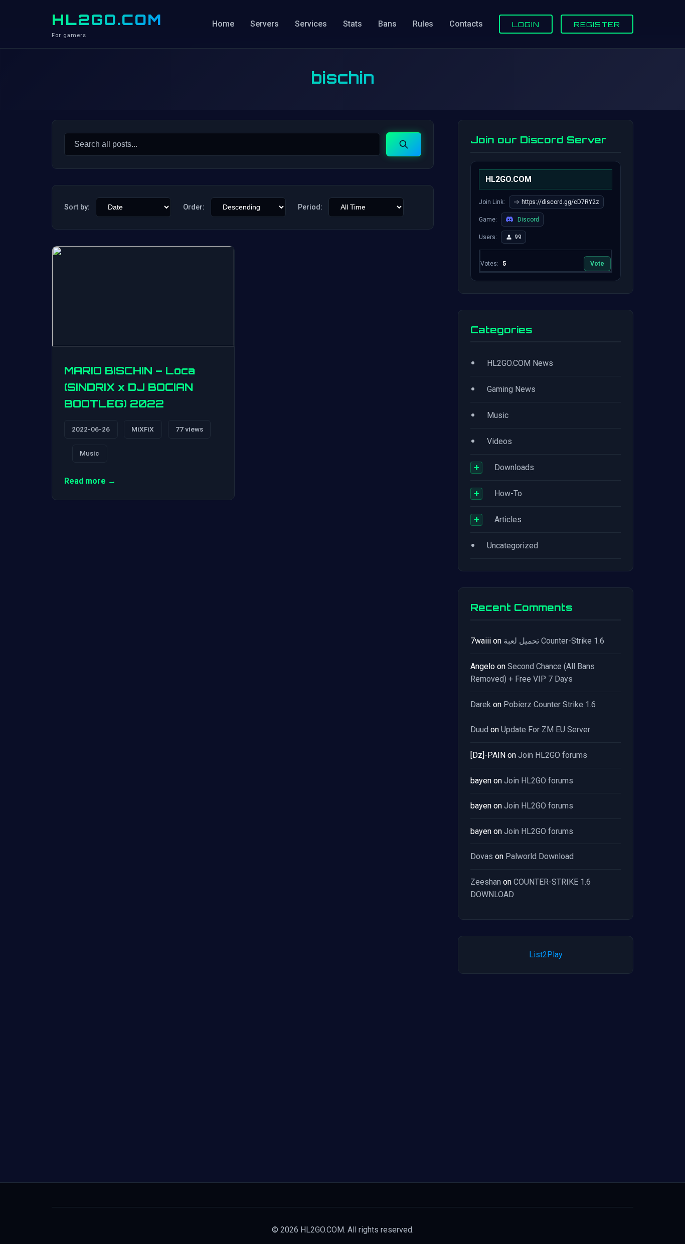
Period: (310, 207)
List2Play (546, 954)
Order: (194, 207)
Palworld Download (539, 856)
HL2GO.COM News (520, 363)
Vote (597, 263)
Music (89, 453)
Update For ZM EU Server (545, 729)
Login (526, 24)
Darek (480, 704)
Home (223, 24)
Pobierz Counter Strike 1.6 (549, 704)
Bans (387, 24)
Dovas (481, 856)
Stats (352, 24)
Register (597, 24)
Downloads (514, 467)
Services (311, 24)
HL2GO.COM (107, 20)
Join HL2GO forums (552, 755)
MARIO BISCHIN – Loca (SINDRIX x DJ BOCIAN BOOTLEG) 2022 (129, 387)
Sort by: (77, 207)
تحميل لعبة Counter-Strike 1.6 (553, 641)
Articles (508, 519)
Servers (264, 24)
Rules (423, 24)
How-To (508, 493)
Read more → (90, 481)
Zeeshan (485, 882)
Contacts (466, 24)
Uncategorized (512, 545)
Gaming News (511, 389)
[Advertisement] (545, 1076)
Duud (479, 729)
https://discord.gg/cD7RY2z (560, 201)
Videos (499, 441)
